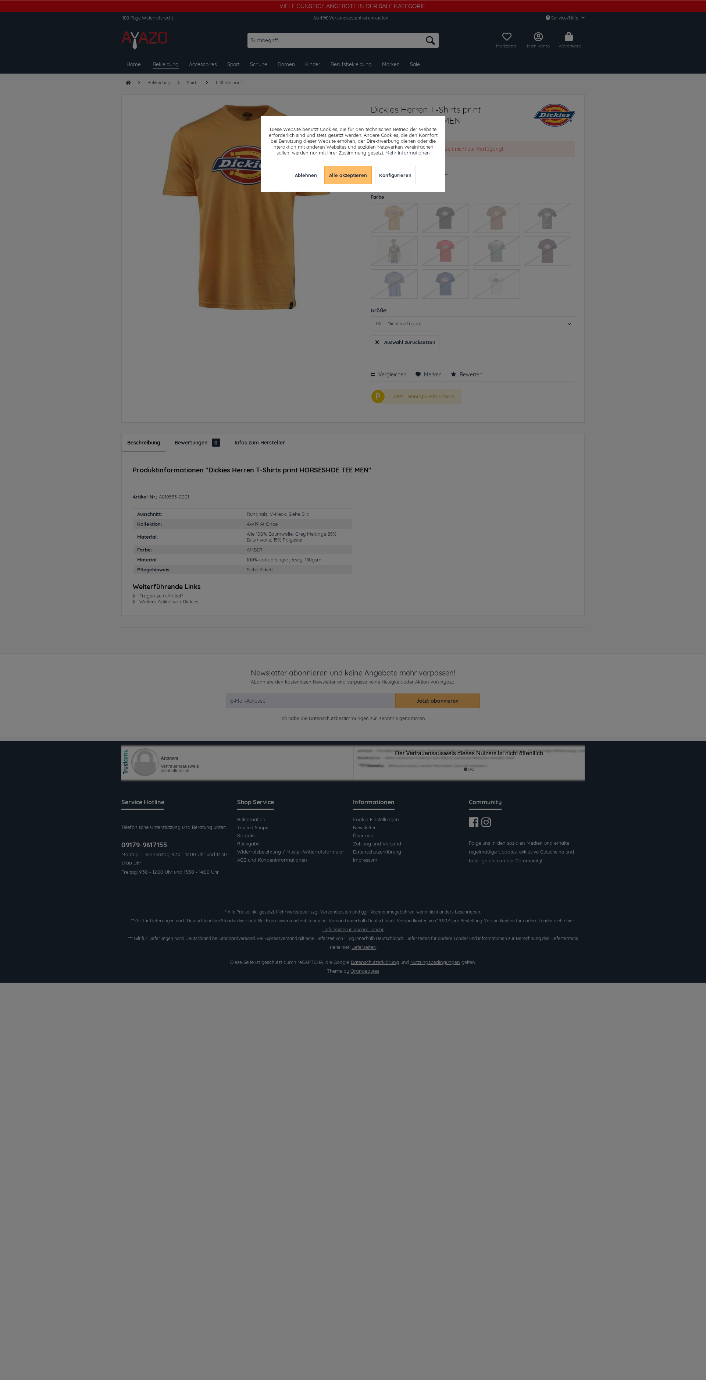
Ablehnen (306, 175)
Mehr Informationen (407, 153)
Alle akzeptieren (348, 175)
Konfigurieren (395, 175)
